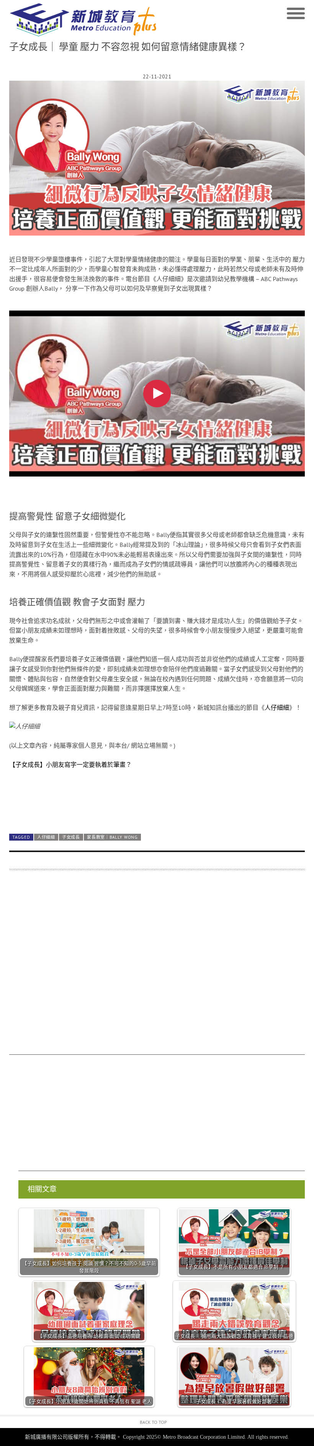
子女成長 (71, 837)
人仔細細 (277, 707)
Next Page (157, 810)
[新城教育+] (83, 19)
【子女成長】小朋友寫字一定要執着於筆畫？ (70, 764)
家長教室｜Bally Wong (112, 837)
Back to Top (153, 1422)
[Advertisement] (157, 966)
